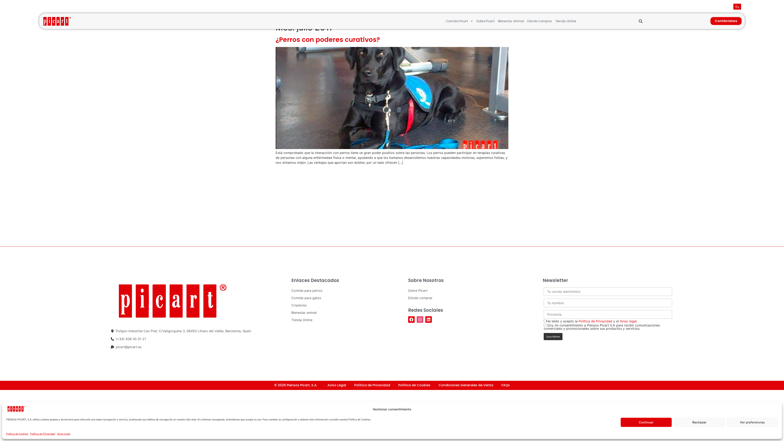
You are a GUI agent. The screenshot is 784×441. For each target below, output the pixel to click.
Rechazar (699, 422)
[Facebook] (411, 319)
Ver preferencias (752, 422)
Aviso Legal (63, 433)
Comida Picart (457, 21)
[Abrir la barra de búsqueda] (641, 21)
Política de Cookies (17, 433)
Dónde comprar (539, 21)
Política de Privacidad (42, 433)
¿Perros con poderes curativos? (328, 39)
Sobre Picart (485, 21)
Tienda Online (565, 21)
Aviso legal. (628, 321)
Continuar (646, 422)
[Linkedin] (428, 319)
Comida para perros (306, 290)
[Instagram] (420, 319)
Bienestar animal (511, 21)
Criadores (298, 305)
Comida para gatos (306, 298)
